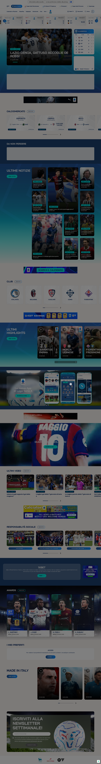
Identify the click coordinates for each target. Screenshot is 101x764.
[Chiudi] (73, 370)
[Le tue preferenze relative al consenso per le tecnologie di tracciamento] (98, 761)
